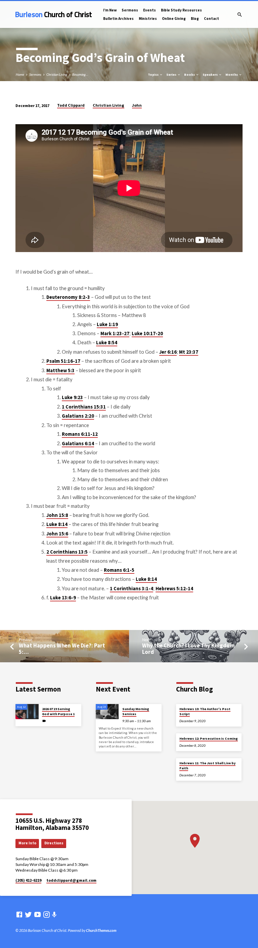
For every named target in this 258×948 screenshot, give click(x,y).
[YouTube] (37, 914)
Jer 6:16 (168, 352)
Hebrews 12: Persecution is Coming (208, 738)
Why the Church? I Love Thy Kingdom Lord (188, 649)
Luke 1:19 (107, 324)
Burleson (53, 14)
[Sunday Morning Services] (107, 711)
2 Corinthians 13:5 (67, 552)
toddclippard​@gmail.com (71, 880)
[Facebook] (19, 914)
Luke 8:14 (57, 524)
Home (20, 74)
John (137, 105)
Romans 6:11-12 (80, 434)
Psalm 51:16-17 (63, 361)
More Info (27, 843)
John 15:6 (57, 534)
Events (149, 10)
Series (171, 74)
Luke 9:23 (72, 397)
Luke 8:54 (106, 343)
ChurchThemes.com (101, 930)
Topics (153, 74)
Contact (211, 18)
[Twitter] (28, 914)
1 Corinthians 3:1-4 (131, 589)
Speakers (210, 74)
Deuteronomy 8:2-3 (68, 297)
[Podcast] (54, 914)
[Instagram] (46, 914)
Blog (195, 18)
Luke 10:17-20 (147, 333)
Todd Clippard (71, 105)
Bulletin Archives (118, 18)
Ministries (148, 18)
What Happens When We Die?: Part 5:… (62, 649)
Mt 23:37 (188, 352)
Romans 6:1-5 (119, 570)
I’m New (110, 10)
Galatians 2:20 (78, 416)
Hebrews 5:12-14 (174, 589)
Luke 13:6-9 (63, 598)
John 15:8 (57, 515)
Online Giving (174, 18)
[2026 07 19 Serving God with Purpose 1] (27, 711)
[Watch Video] (44, 721)
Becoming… (80, 74)
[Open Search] (240, 14)
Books (190, 74)
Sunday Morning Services (135, 711)
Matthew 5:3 (60, 370)
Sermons (130, 10)
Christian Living (56, 74)
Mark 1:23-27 (114, 333)
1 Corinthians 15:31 (84, 407)
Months (232, 74)
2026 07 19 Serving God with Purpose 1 (58, 711)
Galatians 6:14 (78, 444)
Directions (53, 843)
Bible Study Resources (181, 10)
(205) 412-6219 (28, 880)
